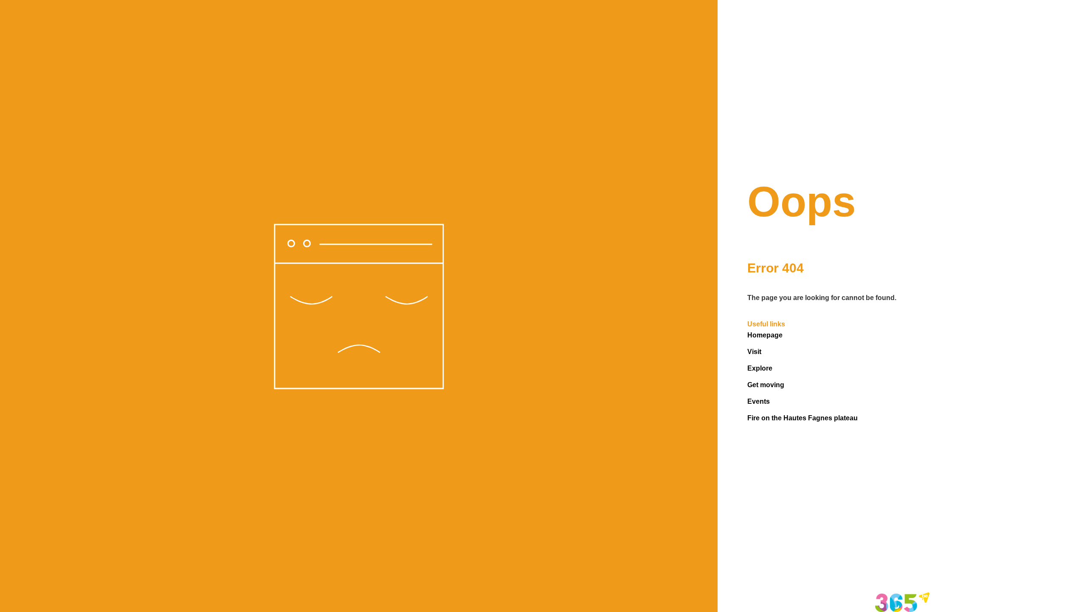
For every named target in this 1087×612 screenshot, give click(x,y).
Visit (754, 351)
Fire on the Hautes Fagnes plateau (802, 418)
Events (758, 401)
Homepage (765, 335)
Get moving (765, 384)
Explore (759, 368)
